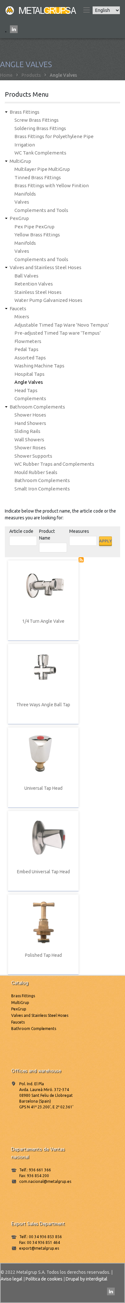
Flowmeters (27, 341)
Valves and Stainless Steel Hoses (45, 267)
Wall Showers (29, 439)
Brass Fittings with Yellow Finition (51, 185)
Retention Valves (33, 283)
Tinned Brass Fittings (37, 177)
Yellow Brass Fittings (37, 234)
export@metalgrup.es (39, 1248)
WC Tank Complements (40, 152)
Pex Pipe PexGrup (34, 226)
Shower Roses (30, 447)
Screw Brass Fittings (36, 120)
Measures (79, 531)
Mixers (21, 316)
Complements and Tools (41, 210)
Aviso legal (11, 1278)
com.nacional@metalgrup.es (45, 1181)
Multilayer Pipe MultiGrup (42, 169)
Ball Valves (26, 275)
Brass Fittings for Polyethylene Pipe (54, 136)
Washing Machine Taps (39, 365)
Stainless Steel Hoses (38, 292)
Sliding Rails (27, 431)
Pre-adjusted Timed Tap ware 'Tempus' (57, 333)
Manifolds (25, 194)
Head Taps (26, 390)
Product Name (47, 535)
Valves (21, 202)
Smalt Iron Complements (42, 488)
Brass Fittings (24, 112)
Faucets (18, 308)
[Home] (41, 10)
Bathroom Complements (37, 406)
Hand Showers (30, 423)
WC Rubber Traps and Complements (54, 464)
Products (31, 75)
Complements (30, 398)
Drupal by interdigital (86, 1278)
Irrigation (24, 144)
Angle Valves (28, 382)
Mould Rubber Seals (35, 472)
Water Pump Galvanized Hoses (48, 300)
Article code (21, 531)
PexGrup (19, 218)
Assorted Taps (30, 357)
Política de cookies (44, 1278)
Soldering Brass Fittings (40, 128)
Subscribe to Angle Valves (81, 559)
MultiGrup (20, 161)
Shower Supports (33, 456)
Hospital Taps (29, 374)
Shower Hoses (30, 415)
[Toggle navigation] (86, 10)
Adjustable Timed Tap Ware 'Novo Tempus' (61, 325)
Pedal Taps (26, 349)
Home (6, 75)
